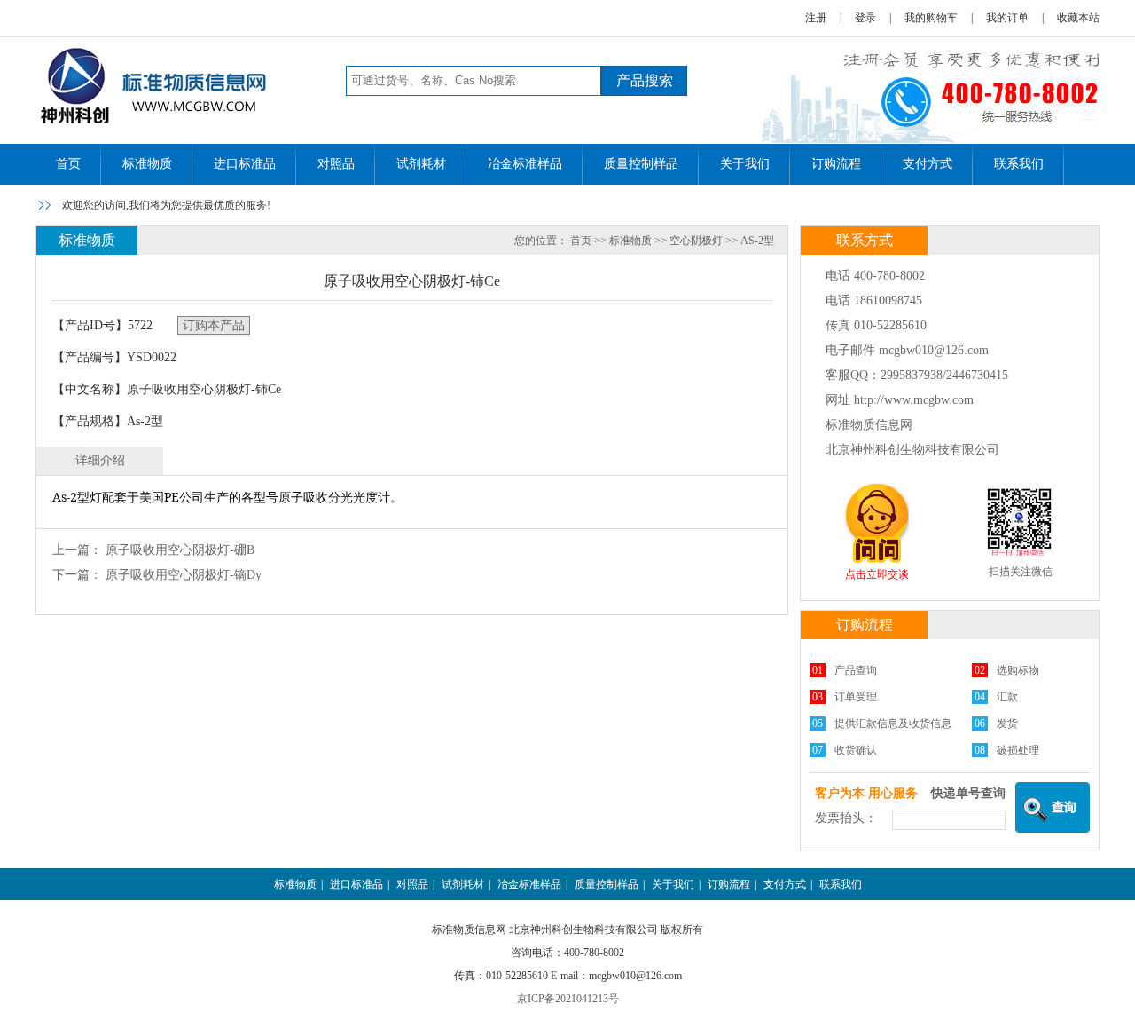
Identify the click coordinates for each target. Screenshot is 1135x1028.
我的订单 (1007, 18)
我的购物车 (931, 18)
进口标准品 (245, 163)
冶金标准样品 (525, 163)
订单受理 (855, 697)
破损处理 (1018, 750)
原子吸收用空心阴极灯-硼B (180, 550)
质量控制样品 (641, 163)
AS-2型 (757, 240)
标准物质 (147, 163)
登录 (865, 18)
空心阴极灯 (696, 240)
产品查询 (855, 670)
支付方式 (927, 163)
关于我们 (745, 163)
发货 (1007, 723)
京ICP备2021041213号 (568, 998)
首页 (68, 163)
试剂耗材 (421, 163)
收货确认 (855, 750)
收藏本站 (1078, 18)
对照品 (336, 163)
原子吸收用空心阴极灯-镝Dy (184, 574)
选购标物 (1018, 670)
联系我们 (1019, 163)
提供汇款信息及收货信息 (892, 723)
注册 (815, 18)
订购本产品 (214, 325)
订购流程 (836, 163)
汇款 (1007, 697)
